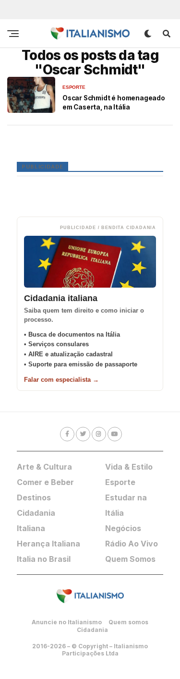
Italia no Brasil (44, 559)
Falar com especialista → (61, 379)
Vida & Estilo (129, 467)
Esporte (120, 482)
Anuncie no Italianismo (67, 622)
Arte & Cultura (44, 467)
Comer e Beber (45, 482)
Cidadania (92, 629)
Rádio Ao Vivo (131, 543)
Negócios (123, 528)
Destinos (34, 497)
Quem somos (128, 622)
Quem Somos (130, 559)
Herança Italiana (48, 543)
